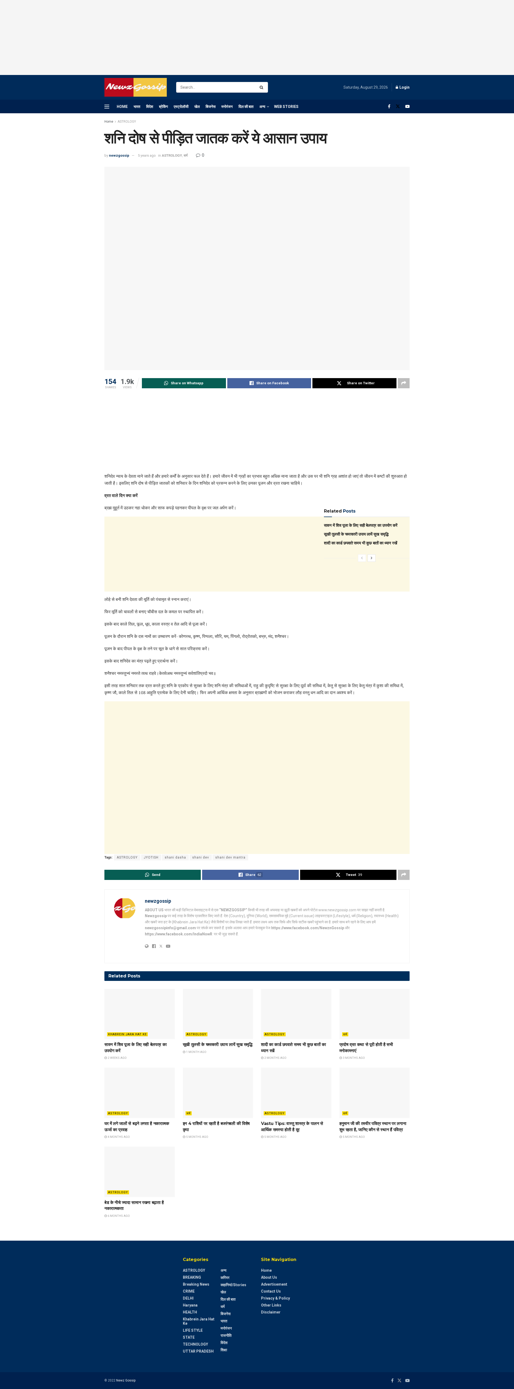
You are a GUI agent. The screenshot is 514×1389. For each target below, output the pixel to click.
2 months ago (274, 1058)
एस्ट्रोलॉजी (181, 106)
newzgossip (119, 155)
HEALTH (190, 1312)
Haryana (190, 1305)
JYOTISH (151, 857)
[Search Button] (262, 87)
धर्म (186, 155)
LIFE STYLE (193, 1330)
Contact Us (271, 1291)
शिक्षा (224, 1350)
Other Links (271, 1305)
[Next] (372, 558)
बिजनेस (211, 106)
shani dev (200, 857)
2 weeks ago (117, 1058)
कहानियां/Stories (233, 1285)
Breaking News (196, 1284)
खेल (197, 106)
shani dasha (175, 857)
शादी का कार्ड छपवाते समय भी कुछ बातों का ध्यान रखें (360, 542)
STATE (189, 1337)
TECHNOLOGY (195, 1344)
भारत (137, 106)
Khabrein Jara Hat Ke (127, 1034)
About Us (269, 1277)
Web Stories (286, 106)
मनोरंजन (227, 106)
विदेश (149, 106)
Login (404, 87)
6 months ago (118, 1216)
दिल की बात (246, 106)
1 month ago (195, 1052)
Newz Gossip (125, 1380)
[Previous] (362, 558)
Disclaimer (271, 1312)
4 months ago (118, 1137)
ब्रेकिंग (163, 106)
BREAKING (192, 1277)
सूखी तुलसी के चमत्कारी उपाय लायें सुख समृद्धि (356, 534)
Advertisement (274, 1284)
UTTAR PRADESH (198, 1351)
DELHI (188, 1298)
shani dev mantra (230, 857)
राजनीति (226, 1335)
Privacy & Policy (275, 1298)
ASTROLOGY (127, 121)
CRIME (189, 1291)
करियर (225, 1277)
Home (122, 106)
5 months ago (196, 1137)
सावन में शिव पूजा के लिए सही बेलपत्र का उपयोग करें (361, 525)
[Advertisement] (257, 37)
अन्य (262, 106)
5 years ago (147, 155)
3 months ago (353, 1058)
